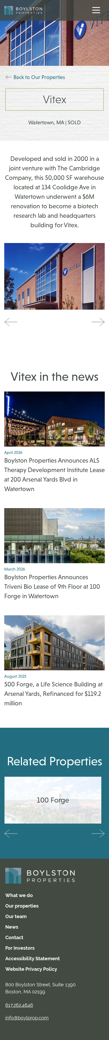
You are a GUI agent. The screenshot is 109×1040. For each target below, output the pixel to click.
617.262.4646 (19, 1005)
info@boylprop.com (27, 1018)
